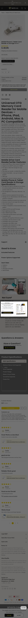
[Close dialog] (26, 302)
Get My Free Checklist (7, 312)
